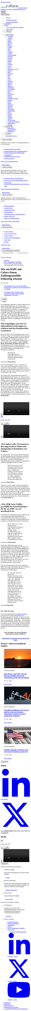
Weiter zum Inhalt (5, 2)
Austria (10, 39)
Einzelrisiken (11, 925)
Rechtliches (7, 1002)
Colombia (10, 52)
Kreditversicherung (13, 922)
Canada (10, 47)
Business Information (13, 923)
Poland (9, 95)
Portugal (10, 97)
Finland (10, 61)
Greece (9, 66)
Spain (9, 112)
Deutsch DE (11, 131)
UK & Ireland (11, 120)
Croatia (10, 53)
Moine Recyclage (22, 614)
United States (11, 123)
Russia (9, 101)
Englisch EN (11, 128)
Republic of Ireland (13, 98)
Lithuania (10, 81)
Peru (9, 92)
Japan (9, 78)
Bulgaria (10, 46)
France (9, 63)
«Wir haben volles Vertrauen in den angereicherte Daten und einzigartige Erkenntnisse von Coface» (14, 293)
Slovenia (10, 108)
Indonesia (10, 73)
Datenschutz (7, 1004)
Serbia (9, 103)
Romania (10, 100)
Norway (10, 91)
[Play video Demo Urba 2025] (2, 414)
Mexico (10, 84)
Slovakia (10, 106)
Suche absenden (23, 253)
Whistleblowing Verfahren (11, 1007)
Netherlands (11, 87)
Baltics (9, 41)
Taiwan (10, 115)
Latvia (9, 80)
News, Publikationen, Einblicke (16, 928)
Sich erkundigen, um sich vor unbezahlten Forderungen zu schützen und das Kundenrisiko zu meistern (17, 287)
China (9, 50)
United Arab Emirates (13, 121)
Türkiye (10, 118)
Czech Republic (12, 55)
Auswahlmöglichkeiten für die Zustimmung (16, 1009)
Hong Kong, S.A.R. (13, 69)
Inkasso (10, 926)
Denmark (10, 56)
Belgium (10, 42)
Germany (10, 64)
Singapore (10, 104)
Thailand (10, 117)
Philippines (11, 94)
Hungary (10, 70)
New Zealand (11, 89)
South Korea (11, 111)
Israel (9, 75)
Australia (10, 38)
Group (9, 67)
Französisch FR (12, 129)
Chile (9, 49)
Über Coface (11, 930)
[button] (7, 18)
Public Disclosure (9, 1005)
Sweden (10, 114)
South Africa (11, 109)
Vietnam (10, 125)
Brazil (9, 44)
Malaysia (10, 83)
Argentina (10, 36)
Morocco (10, 86)
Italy (9, 77)
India (9, 72)
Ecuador (10, 58)
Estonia (10, 60)
